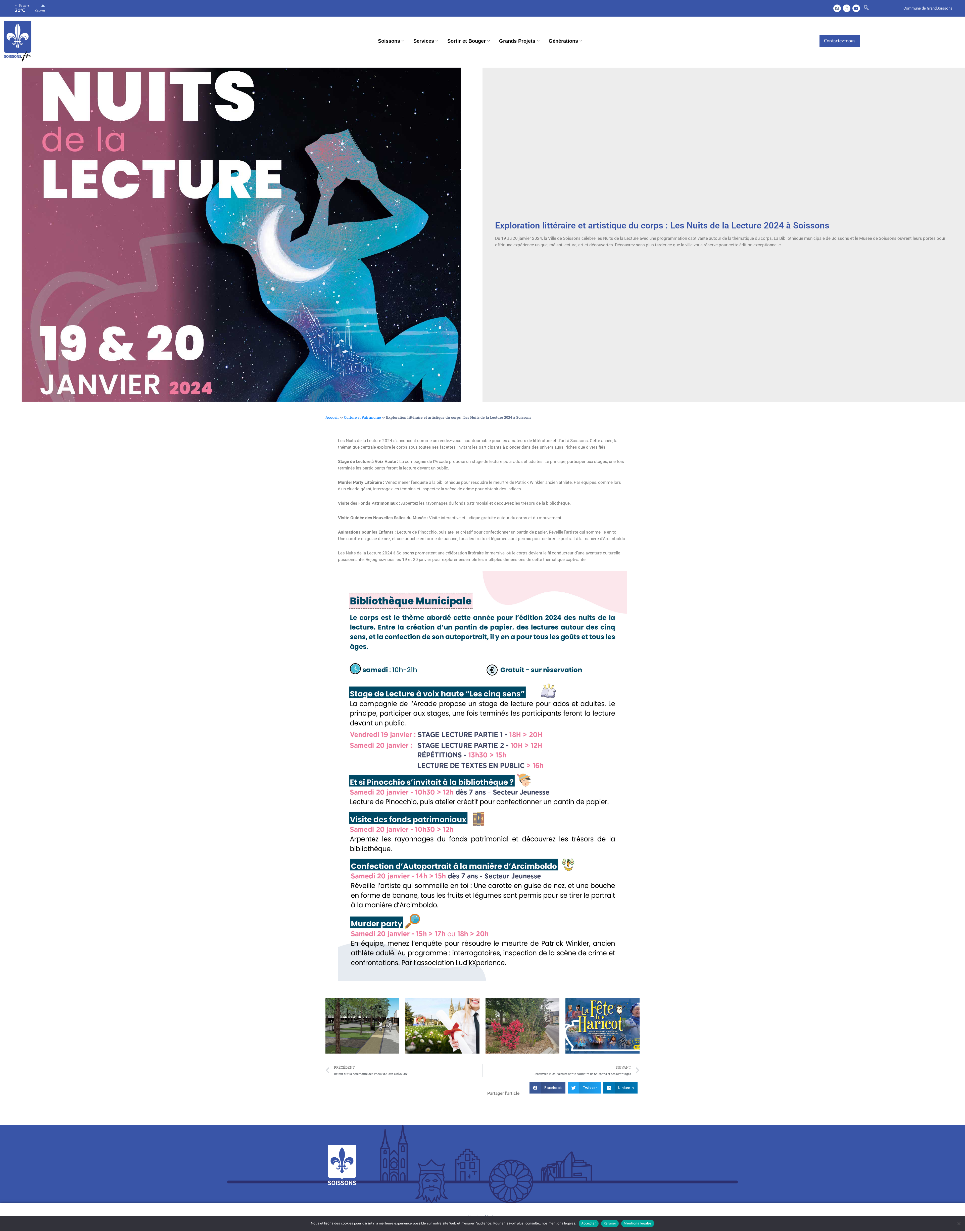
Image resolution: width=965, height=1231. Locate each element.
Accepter (588, 1223)
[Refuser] (958, 1223)
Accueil (332, 417)
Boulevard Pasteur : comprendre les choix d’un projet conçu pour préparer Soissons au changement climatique (360, 1025)
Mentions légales (638, 1223)
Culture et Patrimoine (362, 417)
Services (423, 41)
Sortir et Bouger (466, 41)
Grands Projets (517, 41)
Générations (563, 41)
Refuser (610, 1223)
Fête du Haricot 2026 (586, 1025)
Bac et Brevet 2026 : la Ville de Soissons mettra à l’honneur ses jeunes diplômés (439, 1025)
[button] (866, 8)
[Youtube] (856, 8)
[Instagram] (846, 8)
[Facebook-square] (837, 8)
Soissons (389, 41)
